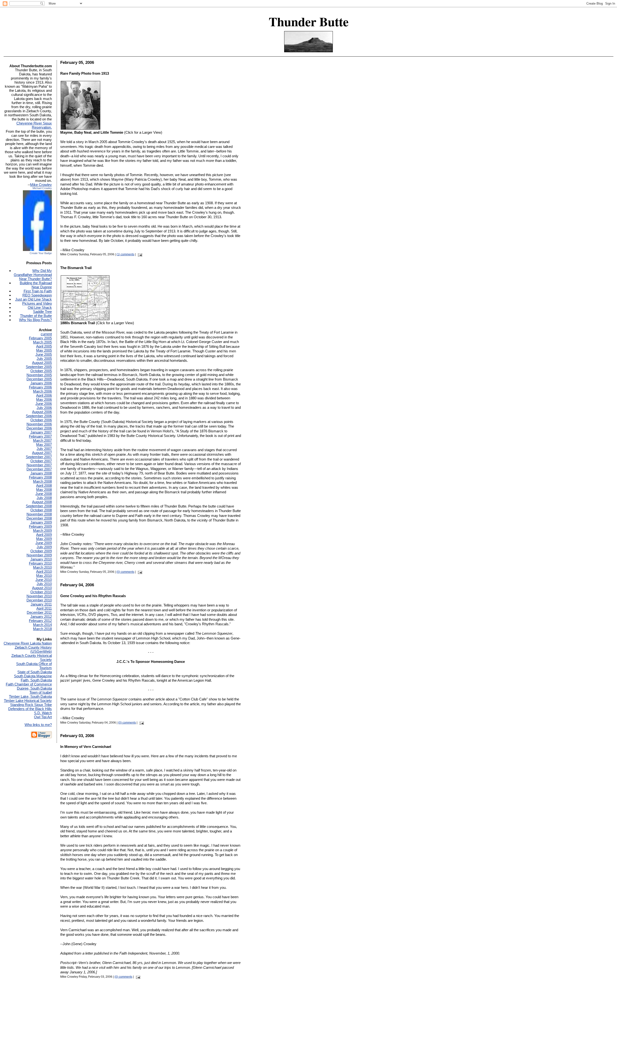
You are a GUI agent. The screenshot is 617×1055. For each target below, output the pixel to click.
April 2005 (44, 346)
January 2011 (41, 604)
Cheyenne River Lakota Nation (28, 643)
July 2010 (44, 584)
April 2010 (44, 571)
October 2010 (41, 592)
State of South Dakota (34, 672)
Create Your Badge (41, 253)
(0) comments (125, 572)
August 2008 (42, 502)
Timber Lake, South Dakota (30, 696)
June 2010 (43, 580)
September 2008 (39, 506)
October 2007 (41, 461)
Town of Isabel (40, 692)
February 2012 (40, 621)
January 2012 (41, 616)
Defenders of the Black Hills (30, 709)
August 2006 (42, 412)
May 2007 (44, 444)
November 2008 (39, 514)
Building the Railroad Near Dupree (36, 285)
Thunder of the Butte (36, 316)
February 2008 (40, 477)
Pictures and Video (37, 303)
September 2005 (39, 367)
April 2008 (44, 485)
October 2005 (41, 371)
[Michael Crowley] (37, 250)
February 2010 (40, 563)
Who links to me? (38, 725)
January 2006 (41, 383)
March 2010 (42, 567)
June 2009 (43, 543)
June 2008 (43, 494)
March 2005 (42, 342)
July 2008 (44, 498)
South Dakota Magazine (33, 676)
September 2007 (39, 457)
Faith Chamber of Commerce (29, 684)
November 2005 (39, 375)
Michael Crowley (42, 188)
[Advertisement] (308, 1021)
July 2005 (44, 358)
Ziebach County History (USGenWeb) (33, 649)
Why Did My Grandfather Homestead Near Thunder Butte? (33, 275)
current (46, 334)
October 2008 (41, 510)
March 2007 (42, 440)
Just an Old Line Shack (33, 299)
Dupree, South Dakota (34, 688)
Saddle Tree (42, 312)
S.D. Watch (43, 713)
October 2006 (41, 420)
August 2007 (42, 453)
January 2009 (41, 522)
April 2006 (44, 395)
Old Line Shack (40, 307)
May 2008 (44, 490)
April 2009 (44, 535)
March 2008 (42, 481)
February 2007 (40, 436)
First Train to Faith (38, 291)
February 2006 (40, 387)
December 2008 (39, 518)
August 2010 (42, 588)
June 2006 (43, 404)
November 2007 (39, 465)
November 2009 (39, 555)
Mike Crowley (41, 185)
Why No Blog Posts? (35, 320)
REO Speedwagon (37, 295)
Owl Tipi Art (43, 717)
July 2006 (44, 408)
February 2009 (40, 526)
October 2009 (41, 551)
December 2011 (39, 612)
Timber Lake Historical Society (28, 701)
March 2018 (42, 629)
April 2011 (44, 608)
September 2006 (39, 416)
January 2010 (41, 559)
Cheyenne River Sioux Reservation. (34, 125)
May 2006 (44, 399)
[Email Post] (139, 254)
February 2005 (40, 338)
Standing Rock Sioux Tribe (31, 705)
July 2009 (44, 547)
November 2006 (39, 424)
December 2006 (39, 428)
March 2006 (42, 391)
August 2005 (42, 363)
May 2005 (44, 350)
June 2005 (43, 354)
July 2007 (44, 449)
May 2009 (44, 539)
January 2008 (41, 473)
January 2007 (41, 432)
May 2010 (44, 576)
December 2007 (39, 469)
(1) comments (125, 254)
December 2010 (39, 600)
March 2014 (42, 625)
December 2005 (39, 379)
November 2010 (39, 596)
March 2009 (42, 530)
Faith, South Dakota (36, 680)
